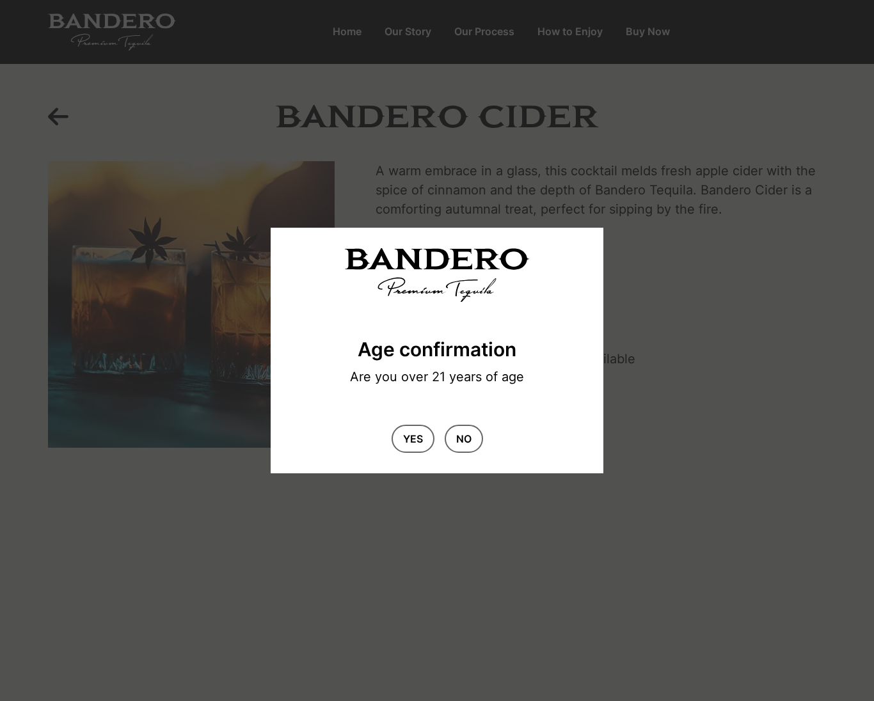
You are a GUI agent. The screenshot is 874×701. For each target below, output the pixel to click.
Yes (413, 438)
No (464, 438)
